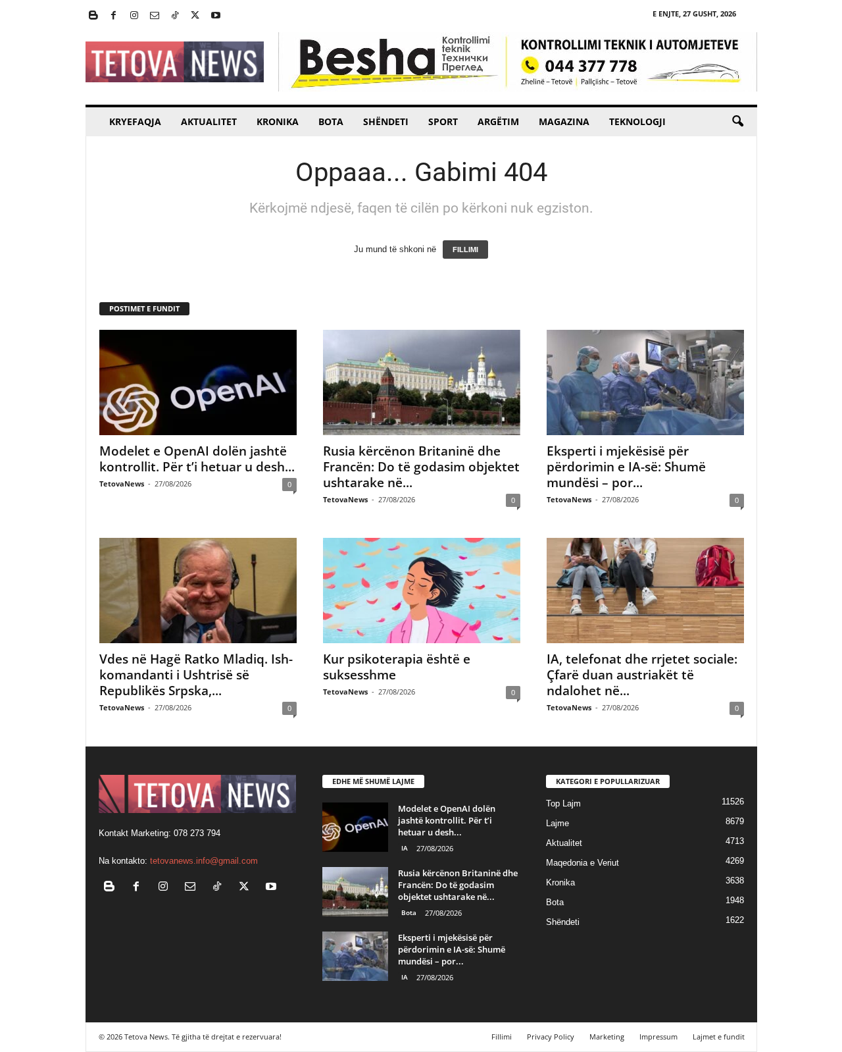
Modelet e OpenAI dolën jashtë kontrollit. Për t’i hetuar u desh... (197, 458)
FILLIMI (465, 249)
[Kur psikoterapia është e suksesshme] (421, 590)
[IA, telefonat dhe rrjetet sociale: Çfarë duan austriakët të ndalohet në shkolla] (645, 590)
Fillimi (501, 1036)
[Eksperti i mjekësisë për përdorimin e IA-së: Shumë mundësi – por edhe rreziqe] (645, 382)
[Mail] (154, 16)
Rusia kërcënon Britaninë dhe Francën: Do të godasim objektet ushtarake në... (421, 466)
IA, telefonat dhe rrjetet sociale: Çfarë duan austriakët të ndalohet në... (642, 674)
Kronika (278, 121)
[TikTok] (175, 16)
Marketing (606, 1036)
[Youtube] (216, 16)
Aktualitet (209, 121)
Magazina (564, 121)
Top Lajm (563, 803)
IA (404, 848)
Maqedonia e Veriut (582, 863)
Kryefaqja (135, 121)
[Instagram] (134, 16)
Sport (443, 121)
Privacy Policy (550, 1036)
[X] (195, 16)
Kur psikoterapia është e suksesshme (396, 666)
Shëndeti (386, 121)
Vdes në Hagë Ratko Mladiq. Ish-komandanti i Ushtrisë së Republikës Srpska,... (196, 674)
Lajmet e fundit (719, 1036)
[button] (737, 121)
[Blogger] (93, 16)
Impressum (658, 1036)
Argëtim (498, 121)
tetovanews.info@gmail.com (204, 861)
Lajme (557, 823)
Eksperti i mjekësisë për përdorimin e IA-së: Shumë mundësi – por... (626, 466)
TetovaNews (121, 483)
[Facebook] (114, 16)
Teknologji (637, 121)
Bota (330, 121)
